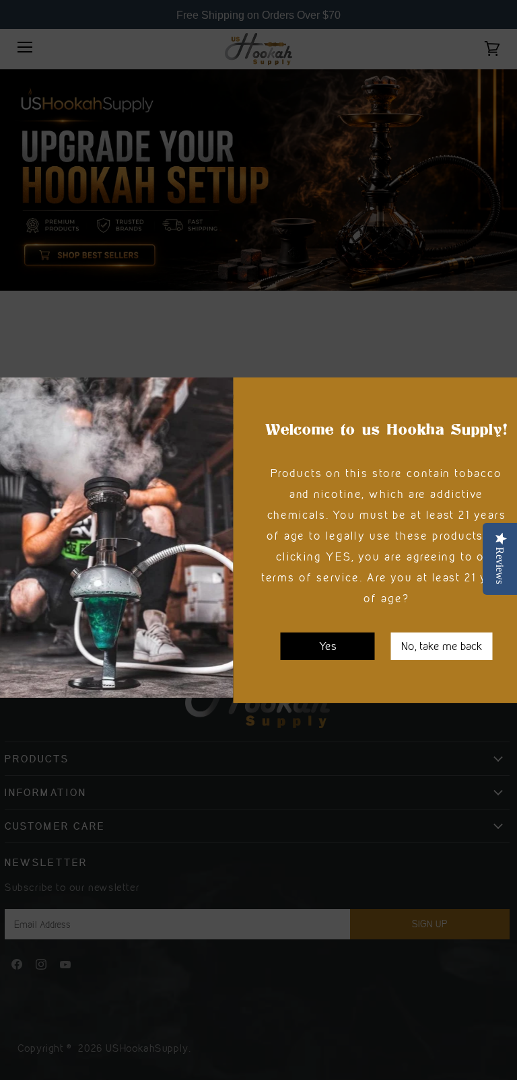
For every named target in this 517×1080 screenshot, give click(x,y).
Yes (328, 645)
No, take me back (442, 645)
